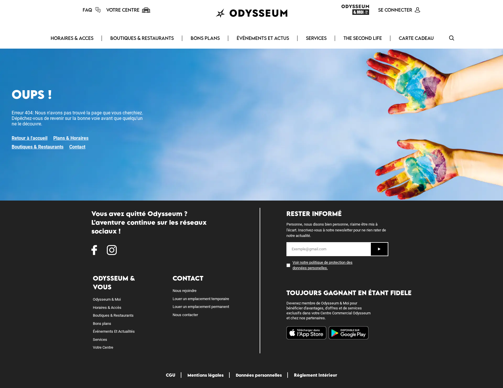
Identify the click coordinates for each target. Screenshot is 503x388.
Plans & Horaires (70, 138)
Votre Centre (103, 347)
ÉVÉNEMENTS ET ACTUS (263, 38)
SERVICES (316, 38)
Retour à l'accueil (29, 138)
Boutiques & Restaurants (37, 147)
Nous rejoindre (184, 290)
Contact (77, 147)
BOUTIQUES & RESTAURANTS (142, 38)
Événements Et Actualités (114, 331)
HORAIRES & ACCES (72, 38)
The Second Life (362, 38)
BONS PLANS (205, 38)
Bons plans (102, 323)
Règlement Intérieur (315, 375)
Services (100, 339)
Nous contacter (185, 315)
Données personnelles (259, 375)
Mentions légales (205, 375)
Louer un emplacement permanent (201, 306)
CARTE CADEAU (416, 38)
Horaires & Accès (107, 307)
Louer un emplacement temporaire (201, 299)
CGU (170, 375)
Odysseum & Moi (107, 299)
